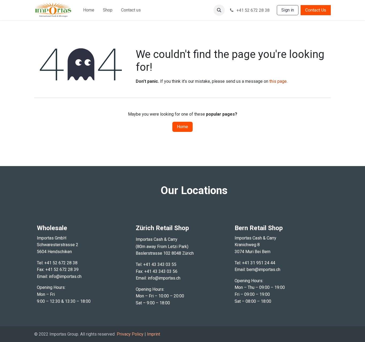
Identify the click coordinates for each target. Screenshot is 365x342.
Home (182, 126)
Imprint (153, 334)
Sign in (287, 10)
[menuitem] (89, 10)
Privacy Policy (130, 334)
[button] (219, 10)
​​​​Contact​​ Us (315, 10)
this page (278, 81)
